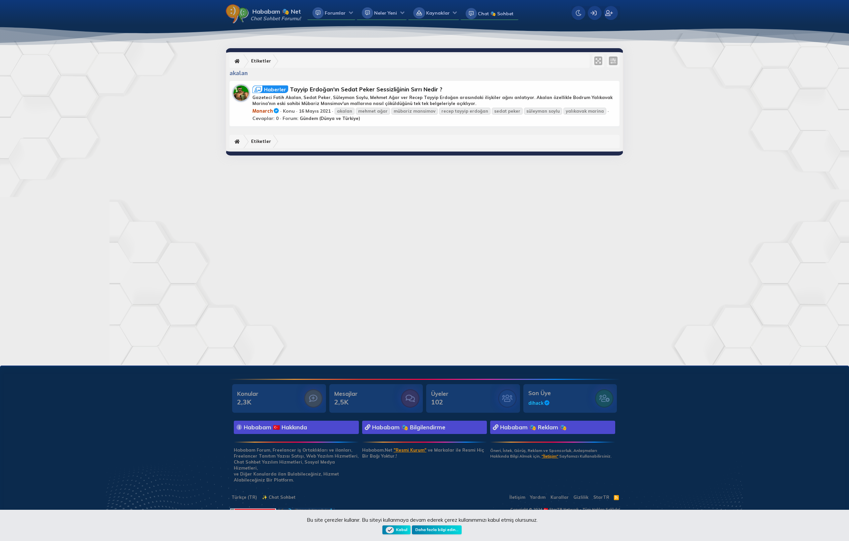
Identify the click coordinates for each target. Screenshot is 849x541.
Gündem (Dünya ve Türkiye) (330, 118)
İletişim (517, 497)
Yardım (538, 497)
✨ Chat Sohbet (278, 497)
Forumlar (335, 13)
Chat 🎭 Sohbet (495, 14)
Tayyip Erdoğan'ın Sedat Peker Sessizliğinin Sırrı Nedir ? (353, 89)
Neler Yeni (385, 13)
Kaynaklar (438, 13)
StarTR (601, 497)
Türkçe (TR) (243, 497)
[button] (351, 13)
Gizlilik (580, 497)
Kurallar (560, 497)
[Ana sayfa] (237, 61)
